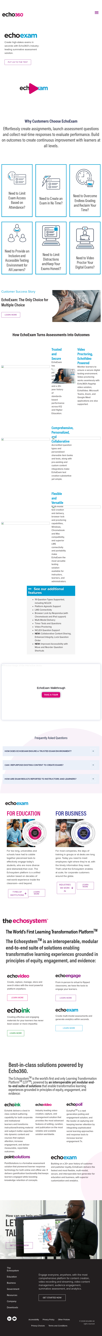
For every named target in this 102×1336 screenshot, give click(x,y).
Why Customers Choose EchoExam (51, 121)
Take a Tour (51, 695)
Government (11, 1289)
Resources (11, 1295)
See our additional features (46, 591)
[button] (97, 12)
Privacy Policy (48, 1319)
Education (11, 1276)
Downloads (11, 1307)
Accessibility (34, 1319)
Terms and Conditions (57, 1326)
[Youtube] (14, 1319)
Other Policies (64, 1319)
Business (11, 1283)
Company (11, 1301)
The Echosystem (11, 1269)
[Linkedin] (9, 1319)
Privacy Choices (38, 1326)
